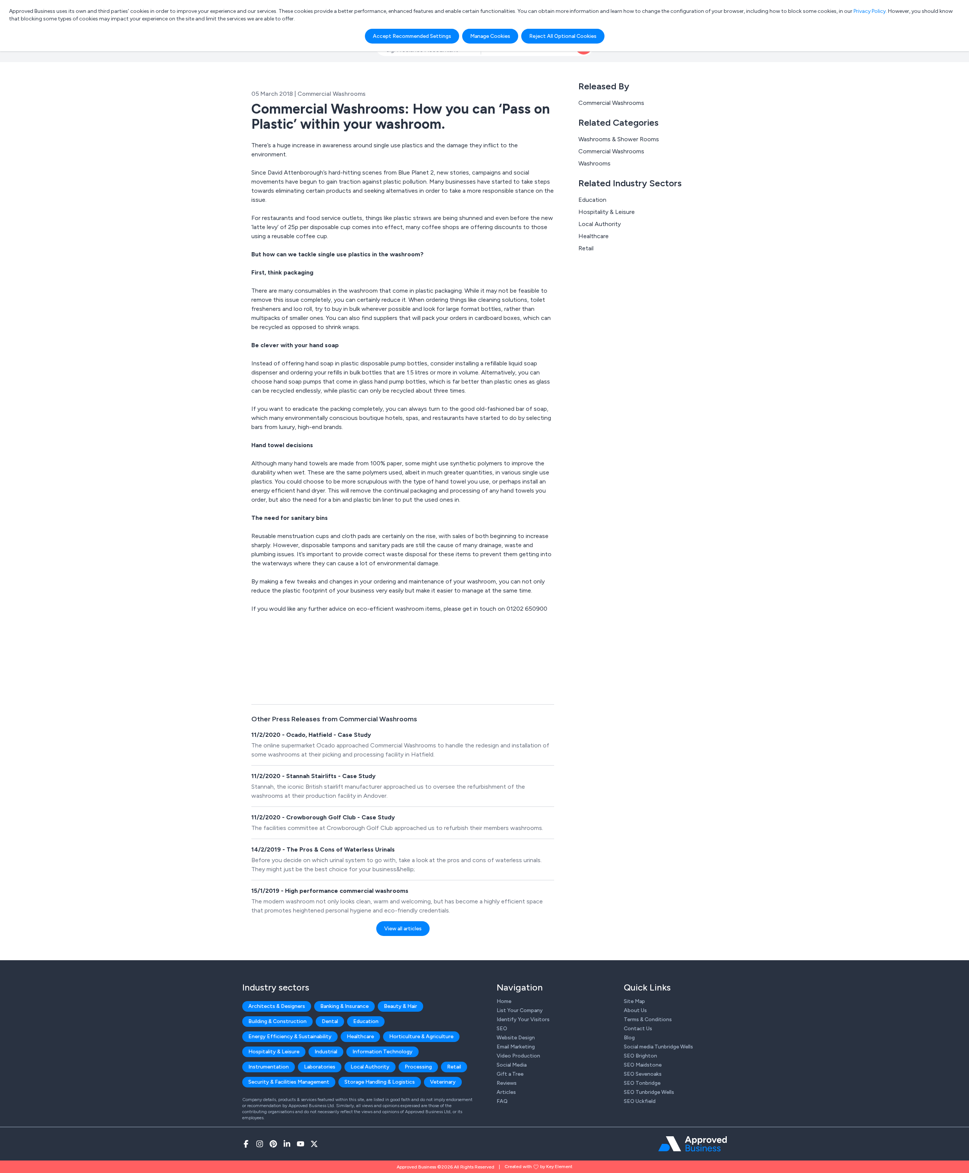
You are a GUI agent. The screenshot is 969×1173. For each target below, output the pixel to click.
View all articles (403, 928)
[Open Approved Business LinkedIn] (287, 1144)
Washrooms (594, 163)
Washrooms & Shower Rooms (618, 139)
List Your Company (520, 1010)
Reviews (507, 1083)
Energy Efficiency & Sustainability (290, 1036)
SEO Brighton (640, 1056)
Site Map (634, 1001)
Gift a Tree (510, 1074)
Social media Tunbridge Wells (658, 1047)
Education (592, 199)
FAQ (502, 1101)
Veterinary (443, 1082)
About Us (635, 1010)
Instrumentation (268, 1067)
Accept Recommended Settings (412, 36)
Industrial (326, 1051)
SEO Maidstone (643, 1065)
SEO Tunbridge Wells (649, 1092)
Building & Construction (277, 1021)
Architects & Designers (276, 1006)
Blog (629, 1037)
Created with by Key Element (538, 1166)
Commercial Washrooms (611, 102)
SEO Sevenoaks (643, 1074)
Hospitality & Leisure (606, 211)
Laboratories (319, 1067)
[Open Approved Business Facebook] (246, 1144)
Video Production (518, 1056)
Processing (418, 1067)
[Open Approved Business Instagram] (259, 1144)
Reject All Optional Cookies (563, 36)
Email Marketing (516, 1047)
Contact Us (638, 1028)
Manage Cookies (490, 36)
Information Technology (382, 1051)
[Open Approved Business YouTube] (300, 1144)
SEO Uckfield (640, 1101)
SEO (502, 1028)
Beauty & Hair (400, 1006)
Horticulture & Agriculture (421, 1036)
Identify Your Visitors (523, 1019)
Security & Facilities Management (288, 1082)
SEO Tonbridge (642, 1083)
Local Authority (599, 224)
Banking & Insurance (344, 1006)
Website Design (516, 1037)
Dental (330, 1021)
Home (504, 1001)
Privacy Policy (870, 11)
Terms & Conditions (648, 1019)
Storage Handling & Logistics (379, 1082)
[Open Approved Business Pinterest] (273, 1144)
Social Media (512, 1065)
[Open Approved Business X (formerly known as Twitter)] (314, 1144)
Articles (506, 1092)
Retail (586, 248)
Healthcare (593, 236)
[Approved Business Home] (692, 1143)
